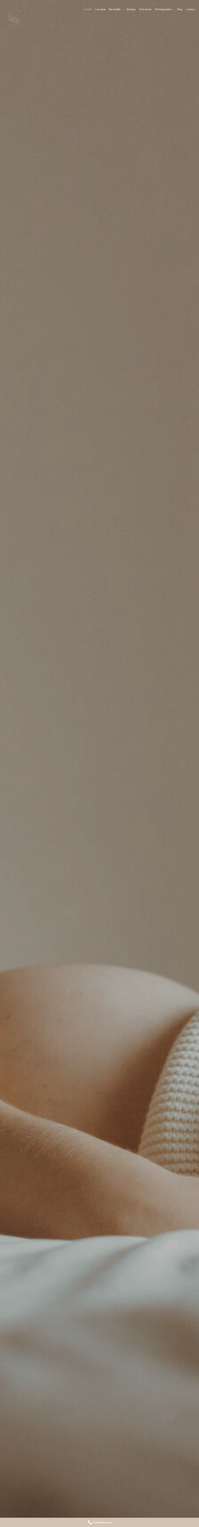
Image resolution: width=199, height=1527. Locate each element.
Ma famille (115, 9)
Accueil (87, 9)
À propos (100, 9)
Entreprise (145, 9)
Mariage (131, 9)
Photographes (163, 9)
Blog (180, 9)
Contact (190, 9)
